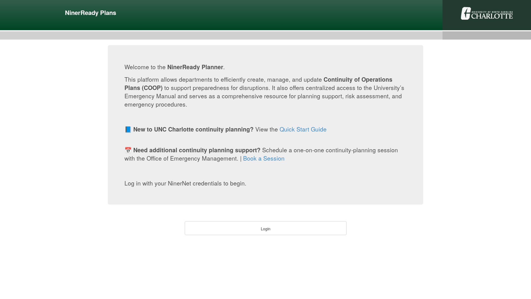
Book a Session (264, 158)
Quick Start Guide (303, 129)
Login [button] (265, 228)
